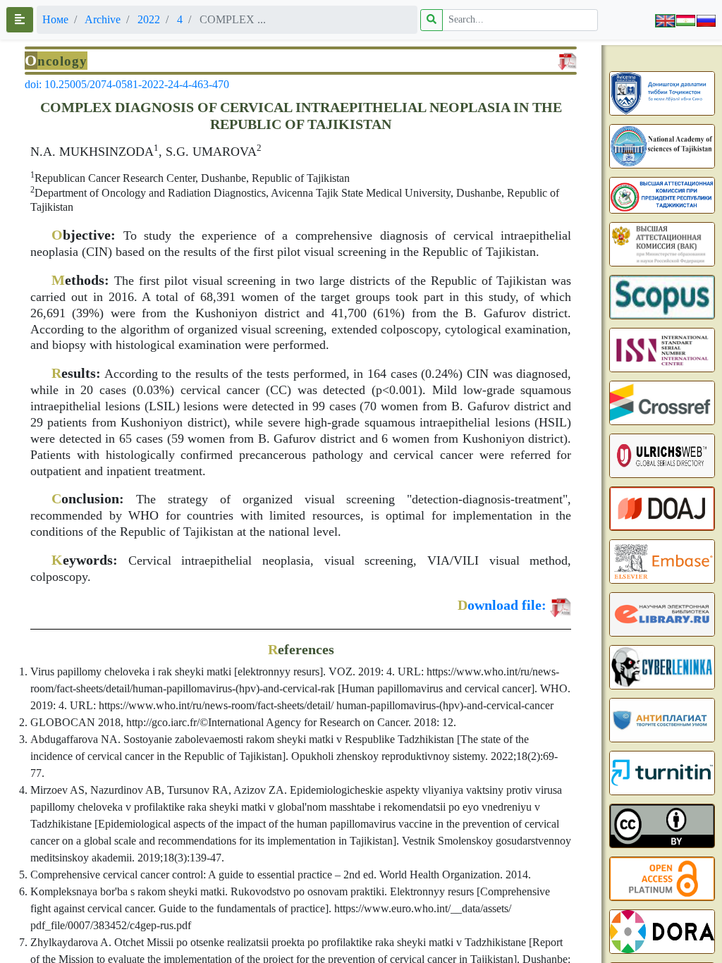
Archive (103, 19)
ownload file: (502, 605)
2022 (148, 19)
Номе (55, 19)
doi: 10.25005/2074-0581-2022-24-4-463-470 (127, 84)
